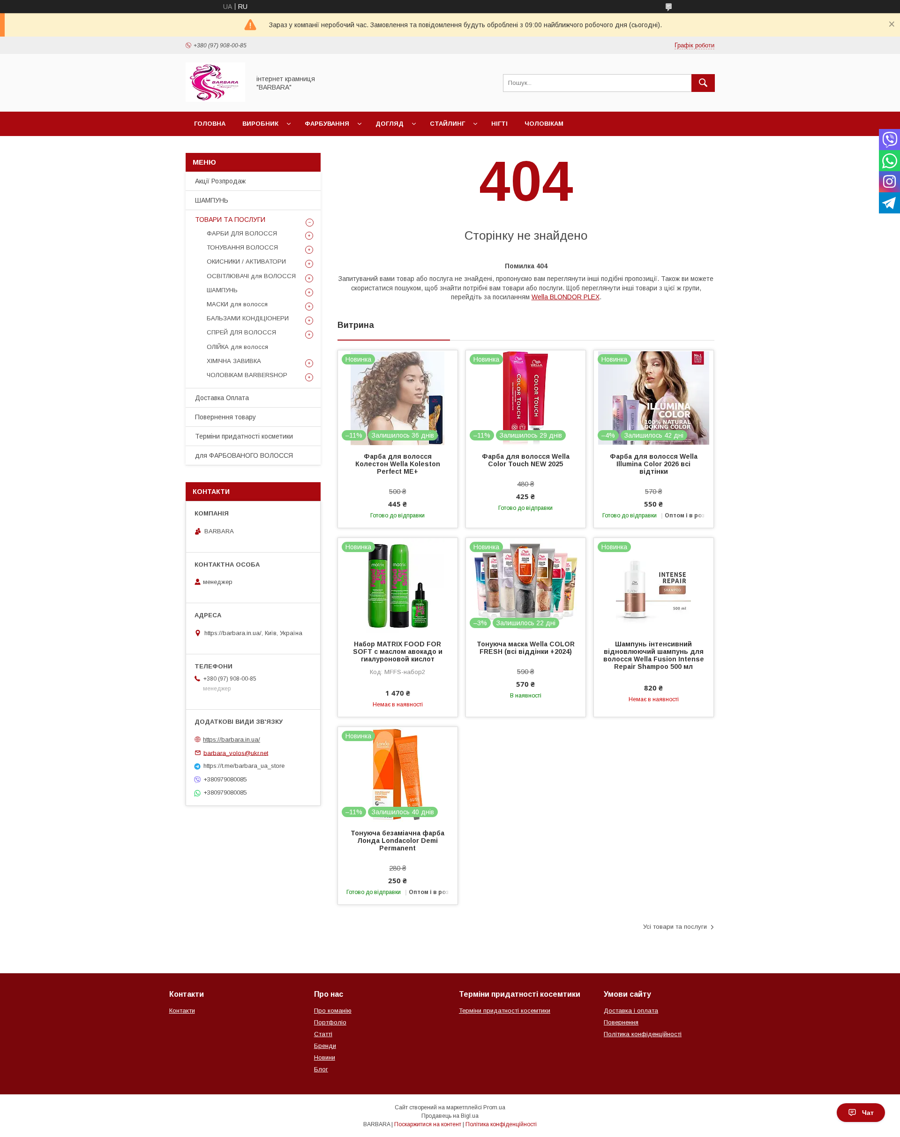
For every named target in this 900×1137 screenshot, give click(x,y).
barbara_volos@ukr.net (235, 752)
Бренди (325, 1045)
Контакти (182, 1010)
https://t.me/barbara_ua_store (244, 765)
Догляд (389, 123)
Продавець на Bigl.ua (450, 1116)
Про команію (333, 1010)
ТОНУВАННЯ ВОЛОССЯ (242, 247)
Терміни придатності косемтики (504, 1010)
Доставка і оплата (631, 1010)
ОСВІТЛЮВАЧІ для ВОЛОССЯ (251, 276)
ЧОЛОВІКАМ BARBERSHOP (247, 375)
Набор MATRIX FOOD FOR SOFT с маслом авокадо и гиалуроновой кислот (397, 651)
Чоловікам (544, 123)
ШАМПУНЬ (211, 200)
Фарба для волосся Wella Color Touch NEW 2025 (526, 460)
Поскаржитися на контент (427, 1124)
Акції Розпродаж (220, 181)
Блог (321, 1069)
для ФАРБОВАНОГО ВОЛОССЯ (244, 455)
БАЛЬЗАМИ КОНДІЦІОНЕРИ (248, 318)
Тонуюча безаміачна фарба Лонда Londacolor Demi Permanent (397, 840)
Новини (324, 1057)
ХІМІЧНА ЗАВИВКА (234, 360)
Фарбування (327, 123)
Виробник (260, 123)
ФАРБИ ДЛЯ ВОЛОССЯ (242, 233)
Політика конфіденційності (643, 1034)
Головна (209, 123)
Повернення (621, 1022)
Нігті (499, 123)
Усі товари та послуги (675, 926)
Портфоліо (330, 1022)
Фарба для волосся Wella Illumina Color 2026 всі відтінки (654, 464)
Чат (868, 1112)
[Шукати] (703, 83)
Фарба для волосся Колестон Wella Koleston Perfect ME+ (397, 464)
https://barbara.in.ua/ (231, 739)
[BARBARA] (215, 99)
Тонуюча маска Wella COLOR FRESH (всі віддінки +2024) (526, 647)
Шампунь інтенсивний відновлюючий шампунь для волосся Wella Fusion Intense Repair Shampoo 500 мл (653, 655)
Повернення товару (225, 417)
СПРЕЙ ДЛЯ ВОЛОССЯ (241, 332)
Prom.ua (494, 1107)
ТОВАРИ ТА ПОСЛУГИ (230, 219)
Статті (323, 1034)
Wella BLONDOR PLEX (566, 297)
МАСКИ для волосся (237, 304)
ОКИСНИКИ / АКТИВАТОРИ (246, 261)
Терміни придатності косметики (244, 436)
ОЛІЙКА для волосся (237, 346)
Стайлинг (447, 123)
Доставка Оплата (222, 398)
